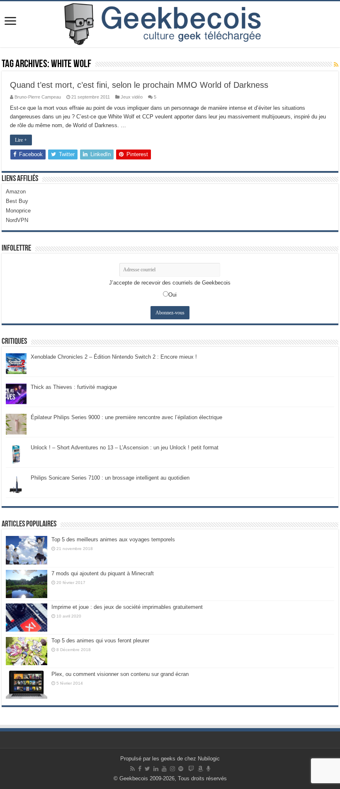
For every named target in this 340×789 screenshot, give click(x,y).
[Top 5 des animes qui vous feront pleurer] (26, 651)
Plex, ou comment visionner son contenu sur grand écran (120, 674)
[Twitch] (191, 769)
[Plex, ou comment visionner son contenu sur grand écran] (26, 685)
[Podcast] (208, 769)
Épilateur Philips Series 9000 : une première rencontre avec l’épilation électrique (126, 417)
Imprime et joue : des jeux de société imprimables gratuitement (127, 607)
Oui (172, 295)
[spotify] (180, 769)
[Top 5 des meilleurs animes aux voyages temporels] (26, 550)
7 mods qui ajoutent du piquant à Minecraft (102, 573)
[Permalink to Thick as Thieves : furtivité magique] (16, 394)
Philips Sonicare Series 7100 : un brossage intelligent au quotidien (110, 478)
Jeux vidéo (132, 96)
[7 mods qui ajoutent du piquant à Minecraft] (26, 584)
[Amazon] (200, 769)
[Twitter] (147, 769)
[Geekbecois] (170, 24)
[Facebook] (139, 769)
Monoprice (18, 211)
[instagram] (172, 769)
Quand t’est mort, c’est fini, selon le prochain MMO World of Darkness (139, 84)
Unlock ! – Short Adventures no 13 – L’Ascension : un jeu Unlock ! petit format (125, 447)
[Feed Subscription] (336, 64)
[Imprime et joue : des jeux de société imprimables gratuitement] (26, 617)
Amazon (16, 191)
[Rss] (132, 769)
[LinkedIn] (156, 769)
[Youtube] (164, 769)
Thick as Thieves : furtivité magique (74, 387)
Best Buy (17, 201)
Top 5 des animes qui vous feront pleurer (100, 640)
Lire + (21, 140)
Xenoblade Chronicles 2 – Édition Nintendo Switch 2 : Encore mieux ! (114, 357)
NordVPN (17, 220)
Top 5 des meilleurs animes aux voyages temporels (113, 539)
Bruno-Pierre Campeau (38, 96)
